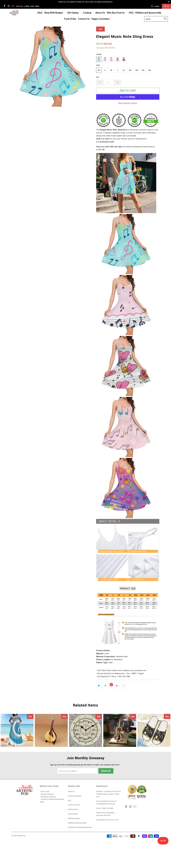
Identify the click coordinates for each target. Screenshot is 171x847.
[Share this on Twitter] (99, 685)
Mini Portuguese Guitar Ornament (51, 730)
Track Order (70, 18)
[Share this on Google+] (117, 685)
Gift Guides (73, 12)
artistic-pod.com (105, 820)
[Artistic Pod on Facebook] (4, 6)
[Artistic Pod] (13, 13)
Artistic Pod (21, 836)
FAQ (131, 12)
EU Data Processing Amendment (80, 827)
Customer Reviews (74, 796)
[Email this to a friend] (123, 685)
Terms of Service (74, 805)
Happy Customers (100, 18)
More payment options (127, 103)
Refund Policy (73, 809)
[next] (89, 68)
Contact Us (84, 18)
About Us (100, 12)
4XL (143, 70)
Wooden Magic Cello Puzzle (119, 730)
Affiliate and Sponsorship (148, 12)
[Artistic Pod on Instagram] (8, 6)
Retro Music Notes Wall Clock (85, 730)
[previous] (16, 68)
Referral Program (74, 818)
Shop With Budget (53, 12)
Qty (97, 77)
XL (124, 70)
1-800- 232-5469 (107, 808)
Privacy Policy (73, 814)
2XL (130, 70)
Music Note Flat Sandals (153, 730)
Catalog (87, 12)
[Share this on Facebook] (105, 685)
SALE (40, 12)
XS (99, 70)
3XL (136, 70)
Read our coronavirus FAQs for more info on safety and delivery (85, 2)
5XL (149, 70)
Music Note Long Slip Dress (17, 730)
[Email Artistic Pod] (13, 6)
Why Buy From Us (116, 12)
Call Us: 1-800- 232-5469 (27, 6)
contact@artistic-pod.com (105, 804)
